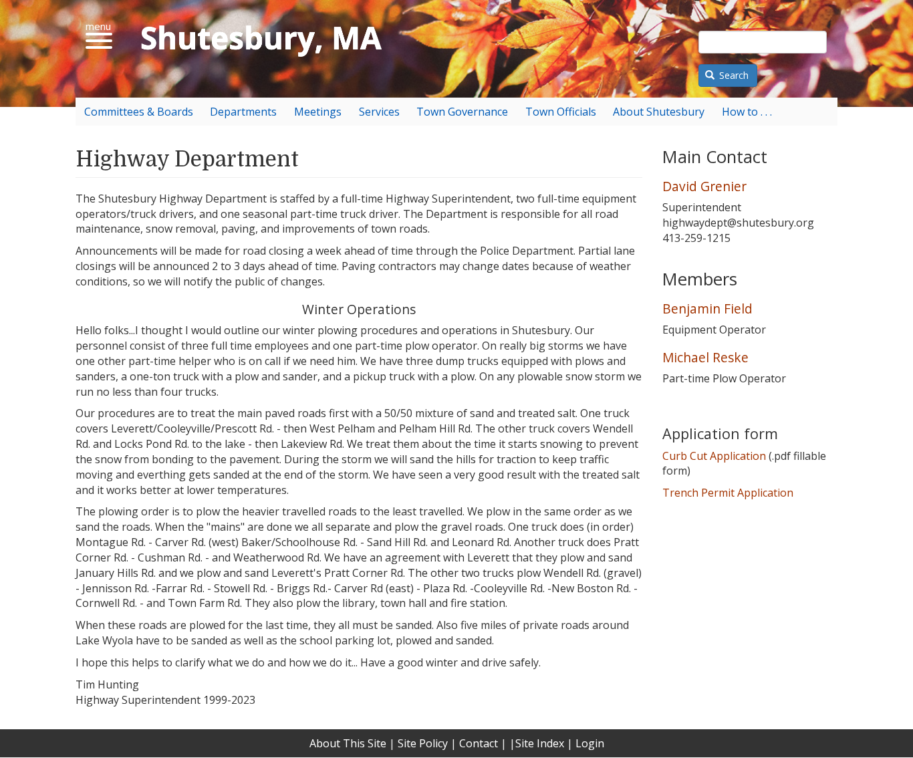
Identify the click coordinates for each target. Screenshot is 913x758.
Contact (478, 743)
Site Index (539, 743)
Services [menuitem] (379, 111)
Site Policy (423, 743)
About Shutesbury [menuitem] (658, 111)
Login (589, 743)
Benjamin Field (707, 308)
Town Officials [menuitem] (560, 111)
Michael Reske (705, 357)
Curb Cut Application (714, 456)
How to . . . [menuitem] (747, 111)
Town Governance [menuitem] (462, 111)
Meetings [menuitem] (318, 111)
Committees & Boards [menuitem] (138, 111)
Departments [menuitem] (243, 111)
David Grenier (704, 186)
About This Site (347, 743)
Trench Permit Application (727, 492)
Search (732, 75)
